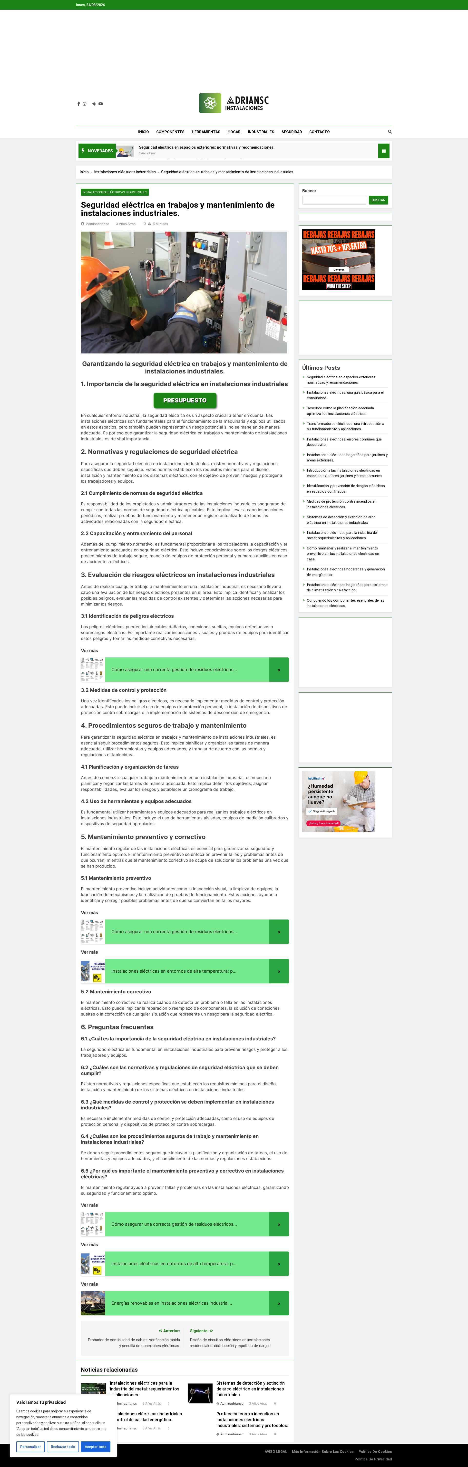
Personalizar (30, 1447)
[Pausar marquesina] (384, 151)
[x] (89, 104)
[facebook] (78, 104)
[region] (63, 1425)
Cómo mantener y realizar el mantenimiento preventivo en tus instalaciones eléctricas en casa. (343, 553)
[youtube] (100, 104)
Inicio (143, 132)
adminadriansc (97, 224)
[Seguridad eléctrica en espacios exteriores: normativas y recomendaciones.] (125, 154)
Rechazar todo (63, 1447)
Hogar (234, 132)
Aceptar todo (96, 1447)
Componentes (170, 132)
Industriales (261, 132)
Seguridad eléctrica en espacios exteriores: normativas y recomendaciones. (206, 147)
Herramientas (206, 132)
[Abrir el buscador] (390, 132)
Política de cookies (375, 1452)
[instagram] (84, 104)
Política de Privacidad (373, 1459)
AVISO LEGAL (276, 1452)
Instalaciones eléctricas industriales (115, 192)
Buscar (309, 190)
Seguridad (292, 132)
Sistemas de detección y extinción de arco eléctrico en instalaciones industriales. (250, 1389)
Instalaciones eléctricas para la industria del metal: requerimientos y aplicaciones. (144, 1389)
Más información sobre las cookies (323, 1452)
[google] (94, 104)
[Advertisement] (234, 55)
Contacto (319, 132)
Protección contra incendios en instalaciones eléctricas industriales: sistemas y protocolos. (252, 1419)
